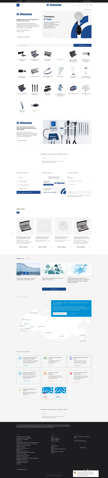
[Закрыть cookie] (97, 472)
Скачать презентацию (60, 313)
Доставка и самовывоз (24, 184)
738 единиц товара (20, 31)
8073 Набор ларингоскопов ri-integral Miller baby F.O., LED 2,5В (24, 237)
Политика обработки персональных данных (58, 449)
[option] (67, 24)
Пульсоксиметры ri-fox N (21, 459)
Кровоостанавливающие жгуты (22, 448)
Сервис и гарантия (23, 181)
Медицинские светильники (22, 450)
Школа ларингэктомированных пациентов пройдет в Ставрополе (52, 279)
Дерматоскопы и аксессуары (22, 439)
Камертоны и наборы (20, 446)
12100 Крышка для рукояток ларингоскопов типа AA (43, 237)
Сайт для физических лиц (21, 469)
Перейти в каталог (82, 45)
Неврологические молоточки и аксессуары (25, 452)
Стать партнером (48, 184)
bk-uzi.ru (50, 365)
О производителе (54, 446)
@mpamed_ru (59, 397)
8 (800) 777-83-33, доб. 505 (39, 1)
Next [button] (49, 34)
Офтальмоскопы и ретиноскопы (23, 455)
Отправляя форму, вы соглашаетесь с (53, 162)
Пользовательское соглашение (57, 451)
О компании (72, 313)
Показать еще (54, 289)
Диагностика (19, 440)
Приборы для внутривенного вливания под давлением (27, 458)
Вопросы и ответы (23, 188)
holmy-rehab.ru (26, 397)
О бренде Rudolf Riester (22, 140)
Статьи (28, 258)
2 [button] (43, 9)
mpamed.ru (25, 365)
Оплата (20, 177)
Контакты (53, 452)
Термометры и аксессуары (21, 462)
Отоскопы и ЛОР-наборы (21, 453)
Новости (52, 447)
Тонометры (18, 463)
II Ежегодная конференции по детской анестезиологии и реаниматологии (26, 279)
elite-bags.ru (51, 380)
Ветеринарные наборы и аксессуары (24, 438)
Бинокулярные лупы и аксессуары (23, 436)
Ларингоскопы (20, 209)
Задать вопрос (71, 192)
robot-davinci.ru (77, 365)
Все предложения (88, 9)
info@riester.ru (77, 439)
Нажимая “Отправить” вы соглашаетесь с (79, 196)
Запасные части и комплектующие (23, 445)
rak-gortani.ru (77, 381)
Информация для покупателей (23, 36)
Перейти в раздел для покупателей (24, 192)
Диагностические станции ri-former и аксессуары (26, 443)
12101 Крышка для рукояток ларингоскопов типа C (62, 237)
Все (18, 212)
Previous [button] (45, 34)
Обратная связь (83, 447)
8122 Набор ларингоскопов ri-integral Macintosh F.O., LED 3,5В (82, 237)
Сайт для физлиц (87, 1)
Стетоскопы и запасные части (22, 461)
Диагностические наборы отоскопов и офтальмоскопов (27, 442)
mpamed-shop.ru (26, 380)
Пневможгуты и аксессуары (22, 456)
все (23, 258)
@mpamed (46, 397)
